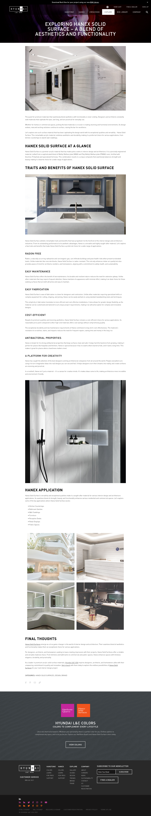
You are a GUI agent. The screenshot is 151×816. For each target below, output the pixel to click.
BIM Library (94, 2)
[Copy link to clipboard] (40, 682)
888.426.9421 (29, 780)
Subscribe (124, 772)
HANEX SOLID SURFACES (45, 675)
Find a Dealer (107, 780)
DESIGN (58, 675)
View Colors (75, 744)
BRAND (64, 675)
